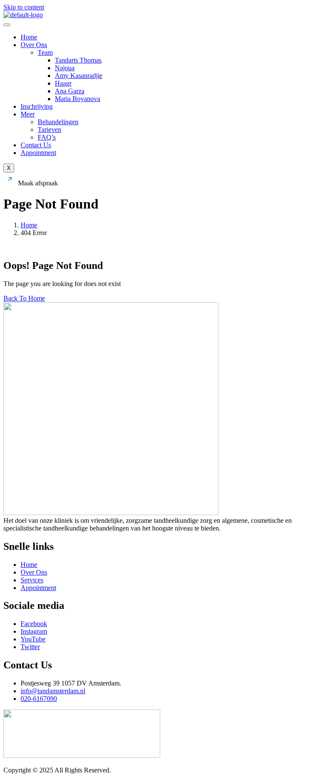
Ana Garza (69, 91)
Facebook (34, 623)
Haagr (63, 83)
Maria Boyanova (77, 98)
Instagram (34, 631)
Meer (28, 114)
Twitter (30, 646)
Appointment (38, 152)
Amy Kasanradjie (78, 75)
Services (32, 580)
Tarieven (49, 129)
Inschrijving (37, 106)
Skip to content (23, 7)
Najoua (65, 68)
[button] (30, 183)
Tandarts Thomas (78, 60)
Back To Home (24, 298)
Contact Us (36, 145)
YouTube (33, 639)
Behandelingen (58, 121)
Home (29, 37)
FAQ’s (47, 137)
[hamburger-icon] (6, 25)
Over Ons (34, 44)
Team (45, 52)
